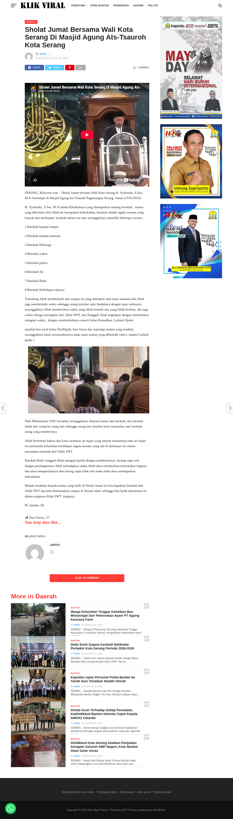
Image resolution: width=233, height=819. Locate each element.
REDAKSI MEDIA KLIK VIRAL (78, 792)
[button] (10, 808)
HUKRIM (138, 5)
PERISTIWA (78, 5)
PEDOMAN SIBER (107, 792)
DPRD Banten (99, 5)
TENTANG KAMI (162, 792)
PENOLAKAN (127, 792)
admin (43, 53)
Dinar (77, 625)
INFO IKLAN (144, 792)
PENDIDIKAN (121, 5)
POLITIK (153, 5)
